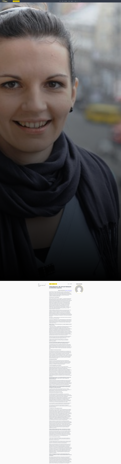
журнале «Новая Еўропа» (68, 290)
